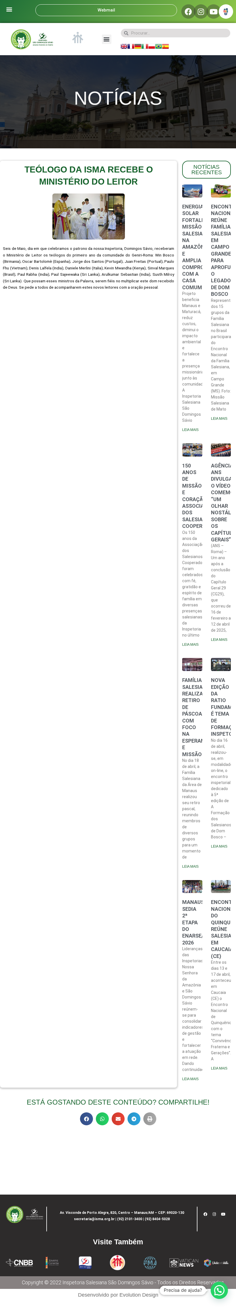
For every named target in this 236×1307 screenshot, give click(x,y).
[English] (124, 46)
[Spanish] (165, 46)
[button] (9, 9)
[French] (130, 46)
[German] (137, 46)
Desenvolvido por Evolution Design (118, 1295)
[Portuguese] (158, 46)
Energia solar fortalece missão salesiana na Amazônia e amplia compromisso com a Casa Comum (201, 247)
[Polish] (151, 46)
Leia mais (190, 430)
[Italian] (144, 46)
